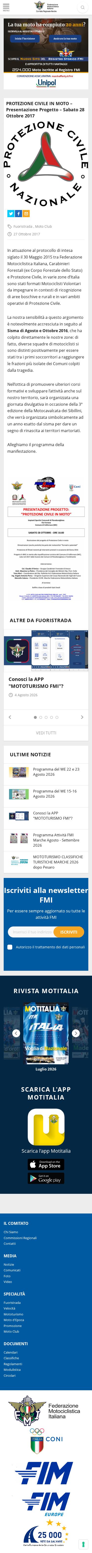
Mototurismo (13, 1314)
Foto (7, 1276)
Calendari (10, 1352)
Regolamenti (13, 1364)
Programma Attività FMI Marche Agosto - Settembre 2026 (56, 840)
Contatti (10, 1243)
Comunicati (12, 1270)
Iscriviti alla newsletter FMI (46, 895)
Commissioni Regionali (20, 1238)
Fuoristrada (23, 226)
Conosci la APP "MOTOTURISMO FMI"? (36, 682)
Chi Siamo (11, 1232)
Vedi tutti (46, 733)
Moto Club (43, 226)
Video (8, 1281)
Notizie (9, 1264)
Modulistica (12, 1369)
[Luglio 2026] (46, 1033)
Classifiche (11, 1358)
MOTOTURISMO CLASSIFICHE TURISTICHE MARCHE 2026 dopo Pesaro (58, 862)
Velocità (9, 1308)
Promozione (13, 1326)
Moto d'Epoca (14, 1320)
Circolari (9, 1375)
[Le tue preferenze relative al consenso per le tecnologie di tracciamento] (83, 1544)
